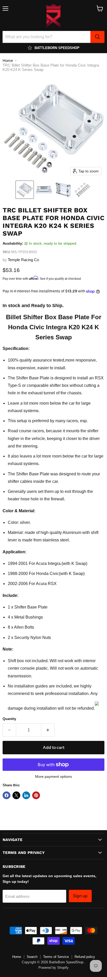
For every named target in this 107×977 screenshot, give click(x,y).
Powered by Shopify (53, 968)
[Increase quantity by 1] (48, 730)
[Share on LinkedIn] (26, 795)
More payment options (53, 776)
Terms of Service (56, 957)
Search (32, 957)
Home (8, 60)
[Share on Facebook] (6, 795)
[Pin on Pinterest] (36, 795)
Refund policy (85, 957)
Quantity (9, 719)
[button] (25, 189)
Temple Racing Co (23, 260)
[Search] (97, 37)
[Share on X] (16, 795)
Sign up (80, 895)
